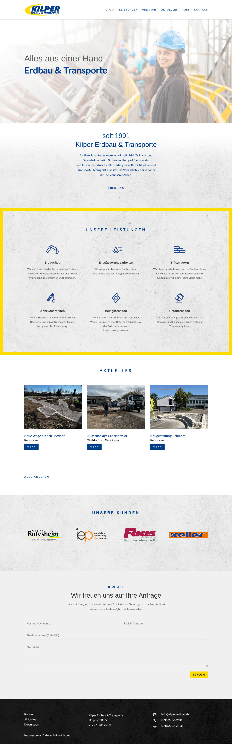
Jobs (186, 9)
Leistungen (128, 9)
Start (110, 9)
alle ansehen (36, 476)
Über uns (149, 9)
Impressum (31, 735)
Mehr (31, 446)
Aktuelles (169, 9)
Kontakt (201, 9)
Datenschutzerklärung (56, 735)
